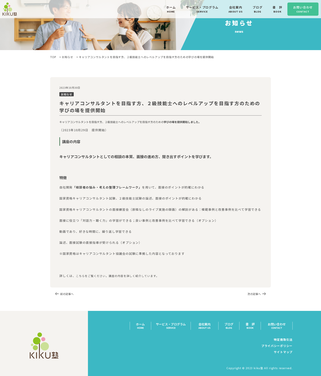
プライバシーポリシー (277, 346)
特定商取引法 (283, 339)
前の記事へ (67, 294)
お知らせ (67, 57)
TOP (53, 57)
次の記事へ (254, 294)
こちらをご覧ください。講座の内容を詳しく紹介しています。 (117, 276)
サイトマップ (283, 352)
